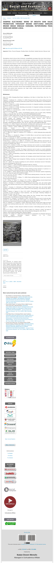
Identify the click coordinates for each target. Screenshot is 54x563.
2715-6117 (24, 549)
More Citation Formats (8, 275)
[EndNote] (10, 473)
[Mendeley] (10, 469)
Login (43, 2)
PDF (6, 249)
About (45, 13)
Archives (14, 13)
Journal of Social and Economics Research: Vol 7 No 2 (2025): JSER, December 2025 (19, 311)
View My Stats (27, 532)
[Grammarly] (10, 477)
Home (4, 18)
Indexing (30, 13)
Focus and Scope (22, 13)
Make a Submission (10, 444)
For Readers (10, 453)
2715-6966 (33, 549)
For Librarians (10, 457)
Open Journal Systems (10, 439)
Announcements (38, 13)
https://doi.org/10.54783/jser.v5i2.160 (13, 48)
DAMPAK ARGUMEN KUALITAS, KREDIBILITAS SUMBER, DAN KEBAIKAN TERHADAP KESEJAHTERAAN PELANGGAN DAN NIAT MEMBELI (19, 298)
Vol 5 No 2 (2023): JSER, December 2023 (21, 18)
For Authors (10, 455)
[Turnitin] (10, 481)
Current (9, 13)
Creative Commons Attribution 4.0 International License (33, 544)
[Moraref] (10, 415)
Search (34, 15)
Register (34, 2)
